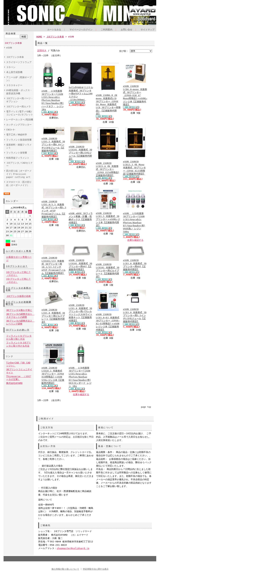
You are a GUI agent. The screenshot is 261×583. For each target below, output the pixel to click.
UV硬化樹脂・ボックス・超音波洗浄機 (19, 92)
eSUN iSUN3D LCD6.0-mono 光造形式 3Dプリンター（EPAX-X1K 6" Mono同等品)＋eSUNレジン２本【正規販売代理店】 (135, 95)
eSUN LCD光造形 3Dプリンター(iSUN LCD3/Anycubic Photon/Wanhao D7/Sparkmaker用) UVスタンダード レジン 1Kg (80, 377)
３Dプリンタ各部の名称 (18, 296)
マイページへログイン (81, 29)
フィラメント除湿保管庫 (19, 139)
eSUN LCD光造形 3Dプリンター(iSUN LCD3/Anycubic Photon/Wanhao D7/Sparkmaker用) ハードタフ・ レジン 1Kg (53, 100)
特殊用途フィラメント (17, 158)
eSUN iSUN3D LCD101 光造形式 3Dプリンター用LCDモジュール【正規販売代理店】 (80, 152)
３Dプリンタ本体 (13, 43)
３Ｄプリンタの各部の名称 (18, 289)
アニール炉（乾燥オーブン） (19, 79)
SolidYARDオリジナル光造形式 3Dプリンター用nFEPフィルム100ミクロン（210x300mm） (81, 93)
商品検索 (11, 33)
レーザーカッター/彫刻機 (19, 119)
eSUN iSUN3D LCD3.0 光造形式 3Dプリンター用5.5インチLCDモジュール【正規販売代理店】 (134, 315)
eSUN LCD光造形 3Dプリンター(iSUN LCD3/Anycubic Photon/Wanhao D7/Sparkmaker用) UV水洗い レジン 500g (134, 222)
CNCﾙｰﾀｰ (10, 129)
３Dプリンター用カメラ (18, 106)
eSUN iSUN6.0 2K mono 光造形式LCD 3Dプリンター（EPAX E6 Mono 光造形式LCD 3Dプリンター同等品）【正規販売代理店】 (108, 104)
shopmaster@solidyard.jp (73, 548)
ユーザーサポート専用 (18, 251)
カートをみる (54, 29)
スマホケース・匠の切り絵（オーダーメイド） (19, 183)
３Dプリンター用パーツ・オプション (19, 100)
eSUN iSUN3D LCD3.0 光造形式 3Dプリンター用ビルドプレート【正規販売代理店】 (53, 315)
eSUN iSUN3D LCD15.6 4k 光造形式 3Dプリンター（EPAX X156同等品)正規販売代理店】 (107, 169)
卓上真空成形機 (14, 72)
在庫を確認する (135, 240)
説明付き (42, 50)
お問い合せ (126, 29)
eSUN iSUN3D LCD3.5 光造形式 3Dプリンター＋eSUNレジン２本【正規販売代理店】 (108, 219)
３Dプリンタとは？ (17, 266)
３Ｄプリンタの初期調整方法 (18, 303)
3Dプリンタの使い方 (17, 330)
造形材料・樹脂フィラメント (19, 146)
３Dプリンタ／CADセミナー (19, 164)
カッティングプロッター (19, 124)
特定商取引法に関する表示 (95, 569)
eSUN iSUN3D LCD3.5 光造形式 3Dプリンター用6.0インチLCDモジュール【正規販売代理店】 (53, 144)
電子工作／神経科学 (16, 134)
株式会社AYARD (14, 383)
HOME (39, 36)
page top (146, 407)
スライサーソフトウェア (19, 62)
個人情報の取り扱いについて (65, 569)
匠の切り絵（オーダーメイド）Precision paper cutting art (19, 173)
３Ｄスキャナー (14, 85)
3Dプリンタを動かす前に (19, 310)
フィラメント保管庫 (16, 152)
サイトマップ (147, 29)
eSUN (9, 47)
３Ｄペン (10, 67)
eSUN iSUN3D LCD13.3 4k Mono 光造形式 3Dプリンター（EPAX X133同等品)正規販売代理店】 (134, 167)
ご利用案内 (106, 29)
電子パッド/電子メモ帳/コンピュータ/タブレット (19, 113)
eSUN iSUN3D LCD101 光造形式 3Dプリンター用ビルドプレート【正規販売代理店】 (107, 270)
